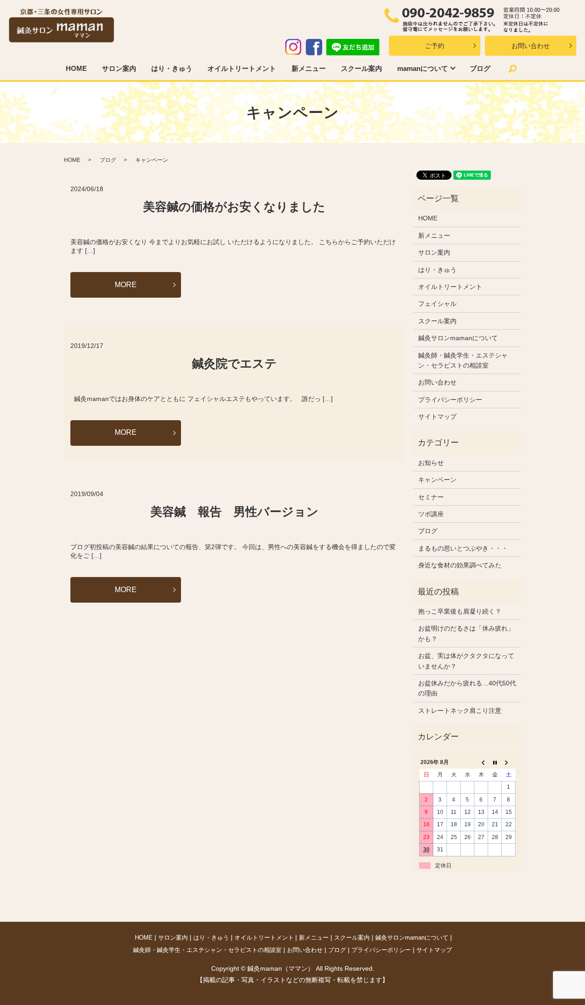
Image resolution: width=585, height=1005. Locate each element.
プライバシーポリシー (450, 399)
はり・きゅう (171, 68)
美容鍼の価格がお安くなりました (234, 207)
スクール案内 (361, 68)
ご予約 (434, 45)
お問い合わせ (530, 45)
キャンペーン (437, 479)
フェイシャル (437, 303)
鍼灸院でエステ (234, 363)
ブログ (480, 68)
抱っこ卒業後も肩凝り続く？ (459, 611)
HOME (76, 68)
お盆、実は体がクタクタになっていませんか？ (466, 660)
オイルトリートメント (241, 68)
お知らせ (431, 462)
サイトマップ (437, 416)
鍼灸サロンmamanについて (458, 338)
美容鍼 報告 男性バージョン (234, 512)
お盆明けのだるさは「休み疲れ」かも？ (466, 633)
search (513, 68)
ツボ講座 (431, 514)
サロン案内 (119, 68)
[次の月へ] (509, 763)
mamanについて (422, 68)
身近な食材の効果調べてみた (459, 565)
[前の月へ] (481, 763)
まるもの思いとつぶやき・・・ (463, 548)
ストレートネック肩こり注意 (459, 710)
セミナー (431, 497)
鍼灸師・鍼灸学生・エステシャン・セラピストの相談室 (463, 360)
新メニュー (309, 68)
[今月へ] (495, 763)
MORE (126, 285)
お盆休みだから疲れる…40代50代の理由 (467, 688)
